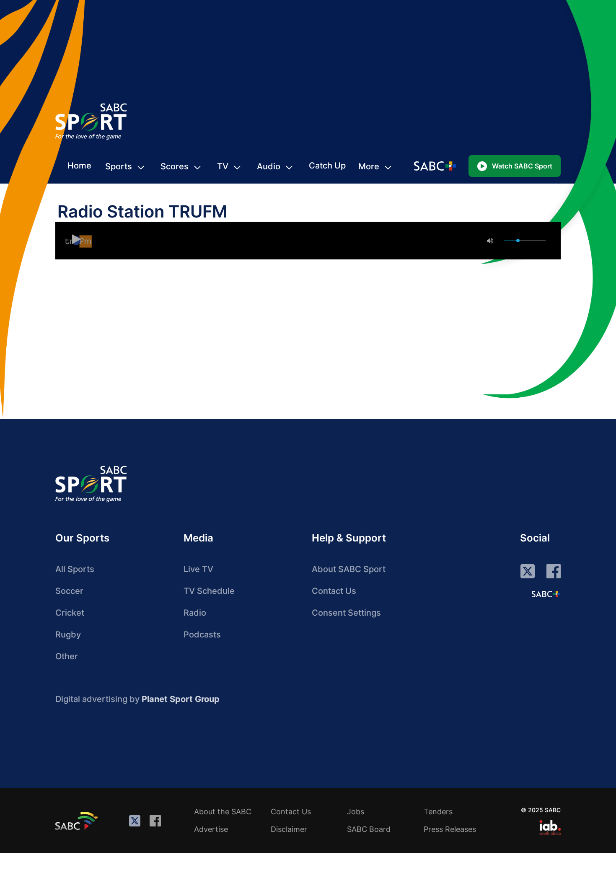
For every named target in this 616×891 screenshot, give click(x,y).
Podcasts (202, 634)
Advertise (211, 829)
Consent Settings (346, 613)
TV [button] (222, 166)
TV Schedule (209, 591)
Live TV (198, 569)
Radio (195, 613)
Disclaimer (289, 829)
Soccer (69, 591)
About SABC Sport (349, 569)
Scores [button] (174, 166)
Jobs (355, 811)
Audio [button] (268, 166)
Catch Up (327, 166)
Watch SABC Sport (522, 166)
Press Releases (450, 829)
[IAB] (550, 827)
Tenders (438, 811)
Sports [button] (118, 166)
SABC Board (369, 829)
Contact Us (334, 591)
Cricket (69, 613)
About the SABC (222, 811)
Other (66, 656)
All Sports (74, 569)
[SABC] (78, 820)
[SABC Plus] (546, 594)
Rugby (68, 634)
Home (79, 166)
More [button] (368, 166)
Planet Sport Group (181, 699)
